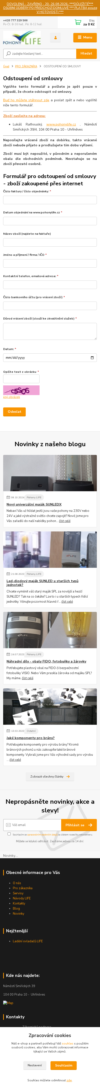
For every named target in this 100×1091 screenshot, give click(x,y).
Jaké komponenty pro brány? (31, 738)
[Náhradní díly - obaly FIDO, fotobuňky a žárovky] (50, 630)
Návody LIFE (22, 898)
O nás (17, 883)
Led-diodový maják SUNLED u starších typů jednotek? (42, 583)
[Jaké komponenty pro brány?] (50, 706)
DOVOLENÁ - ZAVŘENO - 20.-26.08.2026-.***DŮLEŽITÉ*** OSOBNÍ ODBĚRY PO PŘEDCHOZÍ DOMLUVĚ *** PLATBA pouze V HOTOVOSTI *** (50, 8)
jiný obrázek (11, 397)
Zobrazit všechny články (46, 777)
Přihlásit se (75, 825)
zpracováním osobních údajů (42, 834)
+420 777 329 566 (15, 20)
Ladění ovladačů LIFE (28, 941)
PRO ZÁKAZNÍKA (26, 66)
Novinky (18, 914)
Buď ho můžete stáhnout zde (26, 100)
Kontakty (19, 903)
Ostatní (31, 731)
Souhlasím (63, 1065)
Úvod (6, 66)
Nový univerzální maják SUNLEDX (34, 505)
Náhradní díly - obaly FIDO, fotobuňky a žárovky (46, 661)
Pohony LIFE (34, 497)
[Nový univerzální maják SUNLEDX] (50, 473)
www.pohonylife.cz (61, 124)
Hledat (86, 53)
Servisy (18, 893)
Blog (16, 908)
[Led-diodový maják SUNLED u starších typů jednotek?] (50, 549)
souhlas (67, 1043)
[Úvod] (22, 37)
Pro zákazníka (23, 888)
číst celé (64, 521)
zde (69, 1080)
